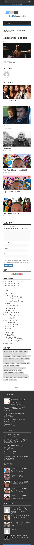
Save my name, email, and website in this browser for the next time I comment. (17, 261)
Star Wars (6, 365)
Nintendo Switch (13, 360)
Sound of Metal (16, 30)
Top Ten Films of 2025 (12, 192)
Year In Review (11, 305)
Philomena (7, 126)
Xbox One (26, 377)
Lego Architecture (14, 297)
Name (6, 243)
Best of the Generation (14, 338)
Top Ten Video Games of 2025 (15, 170)
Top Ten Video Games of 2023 (19, 496)
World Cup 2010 (7, 375)
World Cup (21, 372)
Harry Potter (11, 358)
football (5, 358)
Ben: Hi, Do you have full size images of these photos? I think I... (20, 524)
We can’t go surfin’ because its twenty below (16, 457)
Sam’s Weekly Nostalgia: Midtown (14, 446)
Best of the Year (12, 316)
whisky (19, 370)
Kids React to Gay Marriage (15, 419)
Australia (9, 322)
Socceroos (23, 363)
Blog (6, 293)
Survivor (12, 365)
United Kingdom (12, 324)
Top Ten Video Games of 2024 (19, 489)
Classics (9, 318)
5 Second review (8, 351)
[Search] (29, 1)
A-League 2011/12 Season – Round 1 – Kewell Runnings (19, 400)
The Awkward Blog (11, 435)
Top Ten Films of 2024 (12, 213)
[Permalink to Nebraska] (17, 139)
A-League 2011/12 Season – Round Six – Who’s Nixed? (15, 440)
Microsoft (27, 358)
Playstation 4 (7, 363)
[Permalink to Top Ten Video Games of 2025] (17, 161)
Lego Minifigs (13, 299)
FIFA (29, 356)
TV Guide (8, 335)
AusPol (20, 351)
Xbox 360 (20, 377)
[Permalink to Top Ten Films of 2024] (17, 204)
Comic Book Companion (12, 312)
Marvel (21, 358)
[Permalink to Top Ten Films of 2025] (17, 183)
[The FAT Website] (17, 11)
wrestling (6, 377)
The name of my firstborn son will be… (15, 414)
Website (6, 254)
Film (6, 314)
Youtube (6, 379)
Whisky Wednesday (8, 372)
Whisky (7, 343)
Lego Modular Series (15, 301)
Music (6, 329)
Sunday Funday (10, 452)
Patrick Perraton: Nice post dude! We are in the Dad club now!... (20, 537)
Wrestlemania (25, 375)
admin (11, 41)
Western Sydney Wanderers (10, 370)
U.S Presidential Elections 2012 (11, 367)
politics (13, 363)
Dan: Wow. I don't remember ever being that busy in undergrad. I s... (20, 517)
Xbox (15, 377)
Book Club (8, 310)
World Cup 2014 (16, 375)
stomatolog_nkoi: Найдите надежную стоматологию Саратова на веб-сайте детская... (19, 510)
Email (6, 248)
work (16, 372)
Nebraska (7, 148)
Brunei (13, 356)
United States (11, 326)
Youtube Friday (12, 379)
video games (22, 367)
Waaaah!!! (8, 424)
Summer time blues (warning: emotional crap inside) (15, 408)
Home (7, 30)
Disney (24, 356)
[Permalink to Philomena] (17, 115)
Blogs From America (8, 353)
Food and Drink (10, 320)
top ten (17, 365)
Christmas (19, 356)
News (6, 331)
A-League (15, 351)
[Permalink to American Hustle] (17, 92)
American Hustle (9, 100)
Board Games (9, 308)
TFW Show (8, 333)
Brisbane (23, 353)
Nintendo (6, 360)
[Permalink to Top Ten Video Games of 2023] (7, 497)
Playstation (21, 360)
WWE (11, 377)
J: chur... (13, 529)
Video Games (9, 337)
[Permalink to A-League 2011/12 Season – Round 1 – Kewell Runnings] (7, 401)
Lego (8, 295)
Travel (9, 303)
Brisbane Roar (7, 356)
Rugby (17, 363)
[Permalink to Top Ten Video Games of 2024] (7, 490)
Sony (28, 363)
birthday (26, 351)
